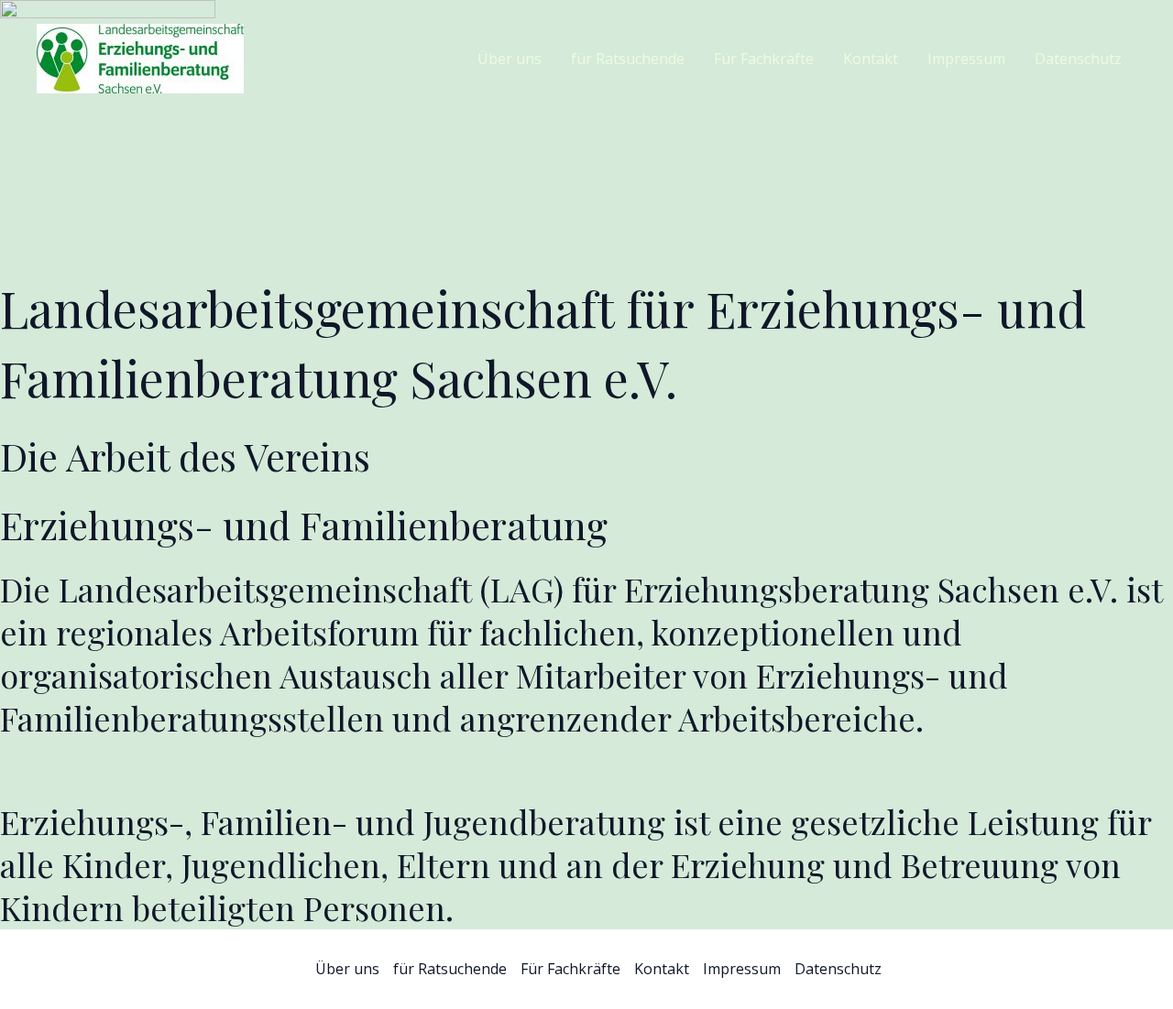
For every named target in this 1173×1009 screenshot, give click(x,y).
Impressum (966, 59)
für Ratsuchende (628, 59)
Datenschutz (1078, 59)
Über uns (509, 59)
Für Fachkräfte (764, 59)
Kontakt (870, 59)
